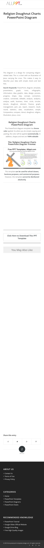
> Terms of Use (8, 476)
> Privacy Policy (9, 479)
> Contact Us (8, 473)
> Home (6, 496)
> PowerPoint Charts (10, 505)
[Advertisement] (22, 45)
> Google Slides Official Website (15, 524)
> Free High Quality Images (13, 530)
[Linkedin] (39, 545)
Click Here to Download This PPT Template (22, 237)
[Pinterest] (35, 545)
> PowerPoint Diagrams (12, 502)
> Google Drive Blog (10, 527)
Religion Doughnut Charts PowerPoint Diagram (22, 15)
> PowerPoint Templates (12, 499)
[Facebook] (29, 545)
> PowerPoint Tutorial (11, 522)
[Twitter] (32, 545)
